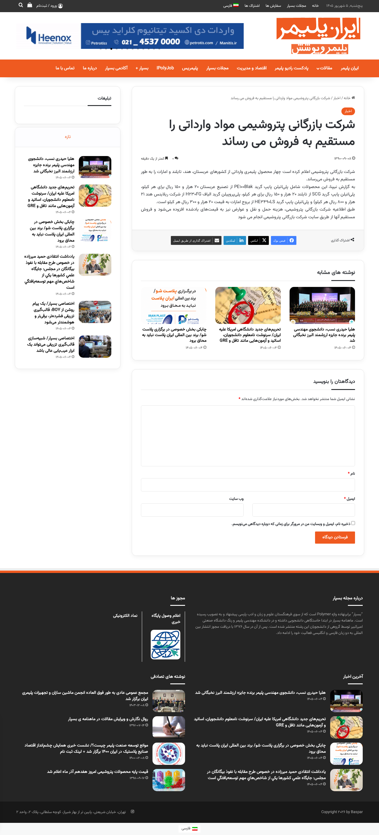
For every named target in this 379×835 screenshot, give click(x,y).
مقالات (326, 68)
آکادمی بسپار (116, 68)
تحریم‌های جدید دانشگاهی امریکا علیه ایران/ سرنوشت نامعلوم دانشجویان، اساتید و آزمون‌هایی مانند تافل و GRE (250, 335)
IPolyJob (165, 68)
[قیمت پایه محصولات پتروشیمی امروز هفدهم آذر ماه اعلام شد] (168, 780)
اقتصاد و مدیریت (251, 68)
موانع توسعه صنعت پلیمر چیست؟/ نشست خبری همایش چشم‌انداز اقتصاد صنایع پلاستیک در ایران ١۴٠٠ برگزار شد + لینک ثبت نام (86, 748)
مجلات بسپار (296, 6)
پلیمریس (190, 68)
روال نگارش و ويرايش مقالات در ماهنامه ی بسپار (108, 719)
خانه (315, 6)
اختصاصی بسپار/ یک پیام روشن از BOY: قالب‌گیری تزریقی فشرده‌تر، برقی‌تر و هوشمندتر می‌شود (53, 313)
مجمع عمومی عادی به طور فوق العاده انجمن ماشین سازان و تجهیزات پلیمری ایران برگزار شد (85, 696)
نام (351, 474)
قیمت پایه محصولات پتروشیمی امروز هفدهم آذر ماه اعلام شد (97, 772)
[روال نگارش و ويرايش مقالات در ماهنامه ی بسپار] (168, 727)
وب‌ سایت (236, 499)
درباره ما (90, 68)
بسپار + (142, 68)
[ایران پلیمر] (311, 36)
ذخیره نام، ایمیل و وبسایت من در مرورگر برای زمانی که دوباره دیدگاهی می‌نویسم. (291, 524)
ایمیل (349, 499)
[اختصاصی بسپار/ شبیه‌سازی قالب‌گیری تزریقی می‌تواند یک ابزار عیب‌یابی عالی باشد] (95, 346)
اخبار (337, 98)
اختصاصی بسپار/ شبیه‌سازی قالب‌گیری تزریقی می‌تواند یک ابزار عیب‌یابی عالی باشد (50, 344)
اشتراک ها (252, 6)
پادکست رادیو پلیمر (292, 68)
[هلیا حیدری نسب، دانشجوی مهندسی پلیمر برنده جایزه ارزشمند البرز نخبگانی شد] (322, 305)
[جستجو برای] (20, 6)
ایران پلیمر (350, 68)
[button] (101, 49)
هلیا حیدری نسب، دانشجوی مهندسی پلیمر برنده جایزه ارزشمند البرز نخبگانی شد (324, 335)
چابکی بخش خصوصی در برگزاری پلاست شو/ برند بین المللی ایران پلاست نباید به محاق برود (174, 335)
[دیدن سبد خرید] (29, 6)
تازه (68, 137)
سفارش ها (273, 6)
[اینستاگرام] (132, 811)
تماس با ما (65, 68)
